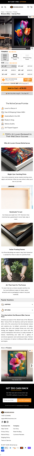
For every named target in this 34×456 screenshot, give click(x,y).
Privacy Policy (26, 405)
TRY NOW (28, 79)
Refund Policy (5, 434)
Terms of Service (20, 405)
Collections (9, 12)
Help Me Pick (12, 51)
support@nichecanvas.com (8, 418)
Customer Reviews (18, 434)
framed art (29, 252)
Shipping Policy (5, 437)
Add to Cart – (17, 88)
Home (2, 12)
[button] (17, 83)
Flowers (15, 12)
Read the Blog (17, 431)
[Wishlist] (28, 7)
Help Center (4, 428)
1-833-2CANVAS (6, 415)
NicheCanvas (13, 445)
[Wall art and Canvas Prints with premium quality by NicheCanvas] (16, 7)
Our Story (16, 428)
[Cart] (31, 7)
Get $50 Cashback (24, 400)
